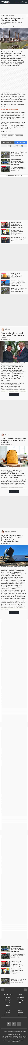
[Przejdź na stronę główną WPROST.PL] (0, 2)
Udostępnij (22, 142)
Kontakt (20, 1010)
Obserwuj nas (13, 146)
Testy (20, 994)
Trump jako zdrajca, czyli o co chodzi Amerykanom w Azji (12, 335)
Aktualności (4, 135)
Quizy (8, 1005)
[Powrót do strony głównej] (2, 990)
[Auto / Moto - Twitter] (14, 1024)
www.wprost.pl (11, 1041)
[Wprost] (1, 15)
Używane (20, 997)
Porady (20, 1000)
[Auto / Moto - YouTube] (19, 1024)
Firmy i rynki (4, 137)
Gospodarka (10, 135)
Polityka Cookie (20, 1015)
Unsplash (19, 566)
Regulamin (20, 1012)
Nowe (8, 997)
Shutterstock (14, 467)
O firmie (8, 1010)
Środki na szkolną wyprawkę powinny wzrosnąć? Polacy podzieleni (13, 440)
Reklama (8, 1012)
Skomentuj (7, 142)
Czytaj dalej (14, 395)
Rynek (8, 1002)
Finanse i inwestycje (19, 135)
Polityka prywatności (8, 1015)
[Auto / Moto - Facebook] (9, 1024)
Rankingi (8, 1000)
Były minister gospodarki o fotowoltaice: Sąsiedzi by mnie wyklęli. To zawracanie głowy (12, 538)
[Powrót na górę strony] (25, 990)
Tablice (20, 1002)
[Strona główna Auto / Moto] (5, 2)
